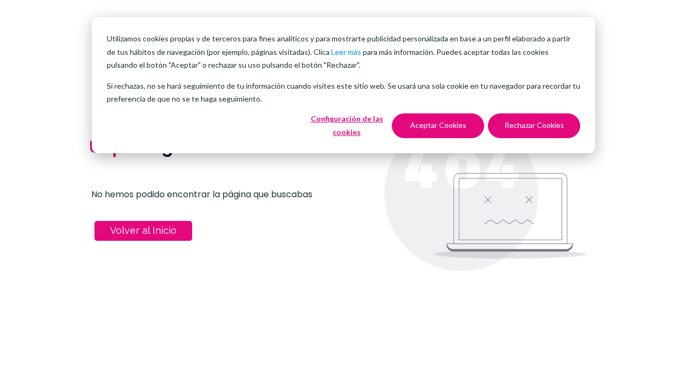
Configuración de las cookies (347, 125)
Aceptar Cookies (438, 125)
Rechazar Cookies (534, 125)
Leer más (346, 51)
